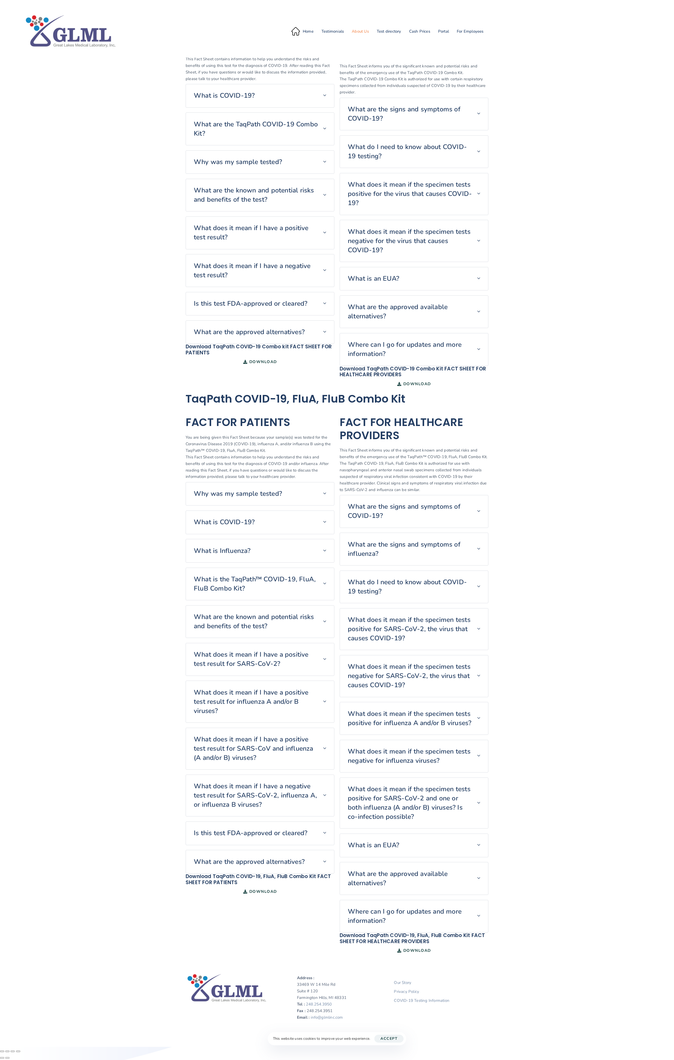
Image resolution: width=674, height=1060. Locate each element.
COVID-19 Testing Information (421, 1000)
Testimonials (332, 31)
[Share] (13, 1051)
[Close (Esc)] (18, 1051)
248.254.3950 (319, 1004)
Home (308, 31)
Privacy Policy (406, 991)
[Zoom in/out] (2, 1051)
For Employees (470, 31)
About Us (360, 31)
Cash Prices (419, 31)
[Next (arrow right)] (7, 1058)
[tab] (260, 96)
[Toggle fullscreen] (7, 1051)
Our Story (402, 982)
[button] (260, 96)
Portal (443, 31)
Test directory (389, 31)
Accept (389, 1038)
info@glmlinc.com (327, 1017)
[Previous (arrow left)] (2, 1058)
